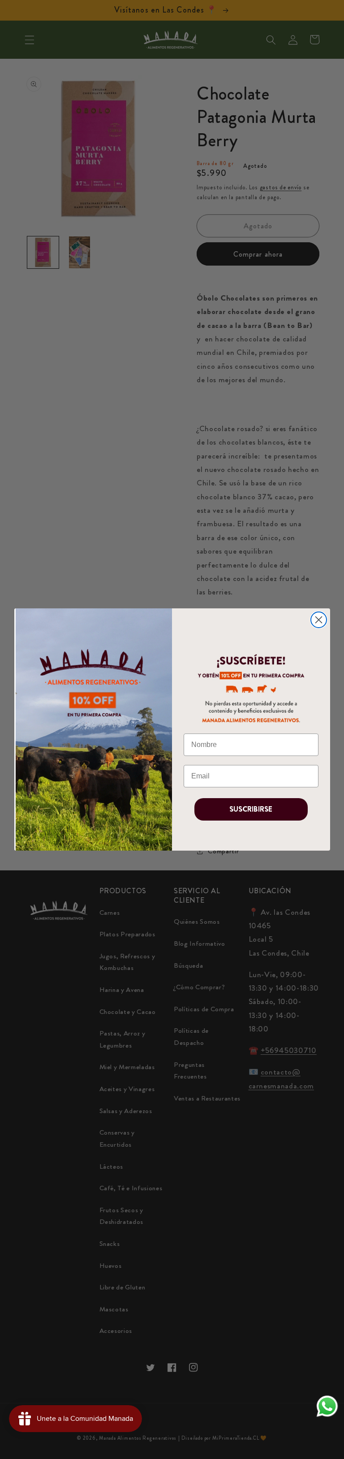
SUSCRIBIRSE (250, 809)
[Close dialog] (319, 620)
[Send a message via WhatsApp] (327, 1406)
